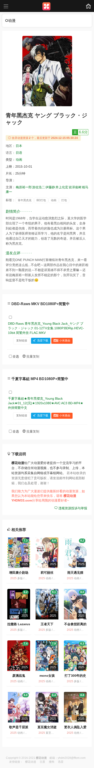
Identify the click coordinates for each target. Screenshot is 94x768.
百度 (42, 761)
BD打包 (41, 200)
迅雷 (60, 761)
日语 (19, 153)
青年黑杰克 (24, 200)
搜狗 (51, 761)
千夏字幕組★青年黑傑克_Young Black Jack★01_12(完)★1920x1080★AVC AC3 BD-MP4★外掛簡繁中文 (45, 403)
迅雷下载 (42, 340)
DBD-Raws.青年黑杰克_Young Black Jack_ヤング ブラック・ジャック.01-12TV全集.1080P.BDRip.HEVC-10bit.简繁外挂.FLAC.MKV (46, 328)
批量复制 (32, 356)
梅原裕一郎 (24, 187)
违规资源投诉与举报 (72, 508)
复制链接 (21, 340)
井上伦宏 (61, 187)
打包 (64, 200)
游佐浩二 (38, 187)
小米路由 (64, 340)
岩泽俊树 (75, 187)
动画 (19, 159)
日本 (19, 146)
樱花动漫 (30, 761)
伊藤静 (50, 187)
